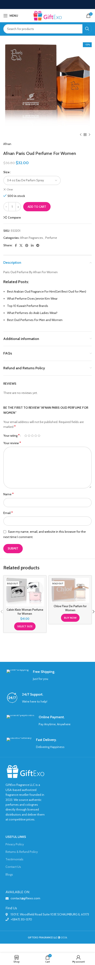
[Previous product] (80, 135)
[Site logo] (47, 15)
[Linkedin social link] (32, 245)
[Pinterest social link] (27, 245)
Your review (12, 443)
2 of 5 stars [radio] (29, 435)
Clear (10, 189)
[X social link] (21, 245)
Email (8, 513)
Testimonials (14, 859)
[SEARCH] (87, 28)
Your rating (11, 435)
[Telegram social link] (38, 245)
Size (6, 172)
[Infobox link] (47, 675)
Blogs (9, 874)
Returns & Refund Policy (22, 852)
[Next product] (89, 135)
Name (8, 494)
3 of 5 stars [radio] (32, 435)
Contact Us (13, 867)
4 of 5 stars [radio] (35, 435)
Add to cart (37, 206)
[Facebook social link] (15, 245)
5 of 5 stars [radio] (39, 435)
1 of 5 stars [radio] (25, 435)
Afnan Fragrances (31, 238)
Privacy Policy (15, 844)
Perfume (51, 238)
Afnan (7, 144)
